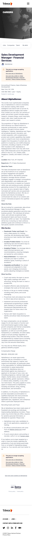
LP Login (5, 519)
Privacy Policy (6, 535)
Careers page (24, 436)
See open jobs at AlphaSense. (14, 73)
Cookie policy (20, 491)
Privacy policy (12, 491)
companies (11, 45)
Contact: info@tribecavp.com (12, 523)
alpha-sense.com (16, 429)
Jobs (13, 519)
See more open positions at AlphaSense (16, 475)
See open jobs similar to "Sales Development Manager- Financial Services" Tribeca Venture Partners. (16, 77)
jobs (4, 45)
